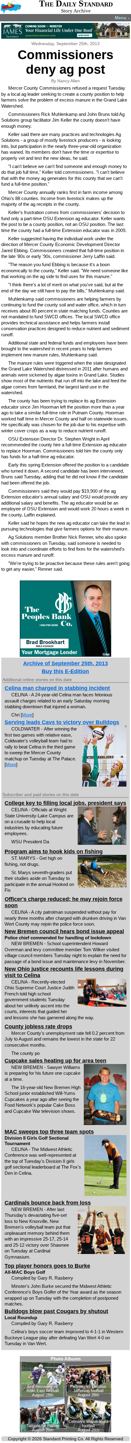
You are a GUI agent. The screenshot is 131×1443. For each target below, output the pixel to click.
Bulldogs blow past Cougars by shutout (56, 1311)
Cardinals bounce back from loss (48, 1203)
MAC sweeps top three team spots (49, 1132)
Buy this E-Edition (65, 671)
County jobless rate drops (38, 1026)
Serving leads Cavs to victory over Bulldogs (62, 722)
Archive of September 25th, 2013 (65, 663)
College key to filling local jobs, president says (65, 803)
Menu (122, 17)
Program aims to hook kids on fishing (54, 851)
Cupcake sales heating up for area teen (55, 1061)
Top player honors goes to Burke (47, 1266)
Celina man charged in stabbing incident (57, 688)
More (27, 714)
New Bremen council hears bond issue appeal (64, 931)
